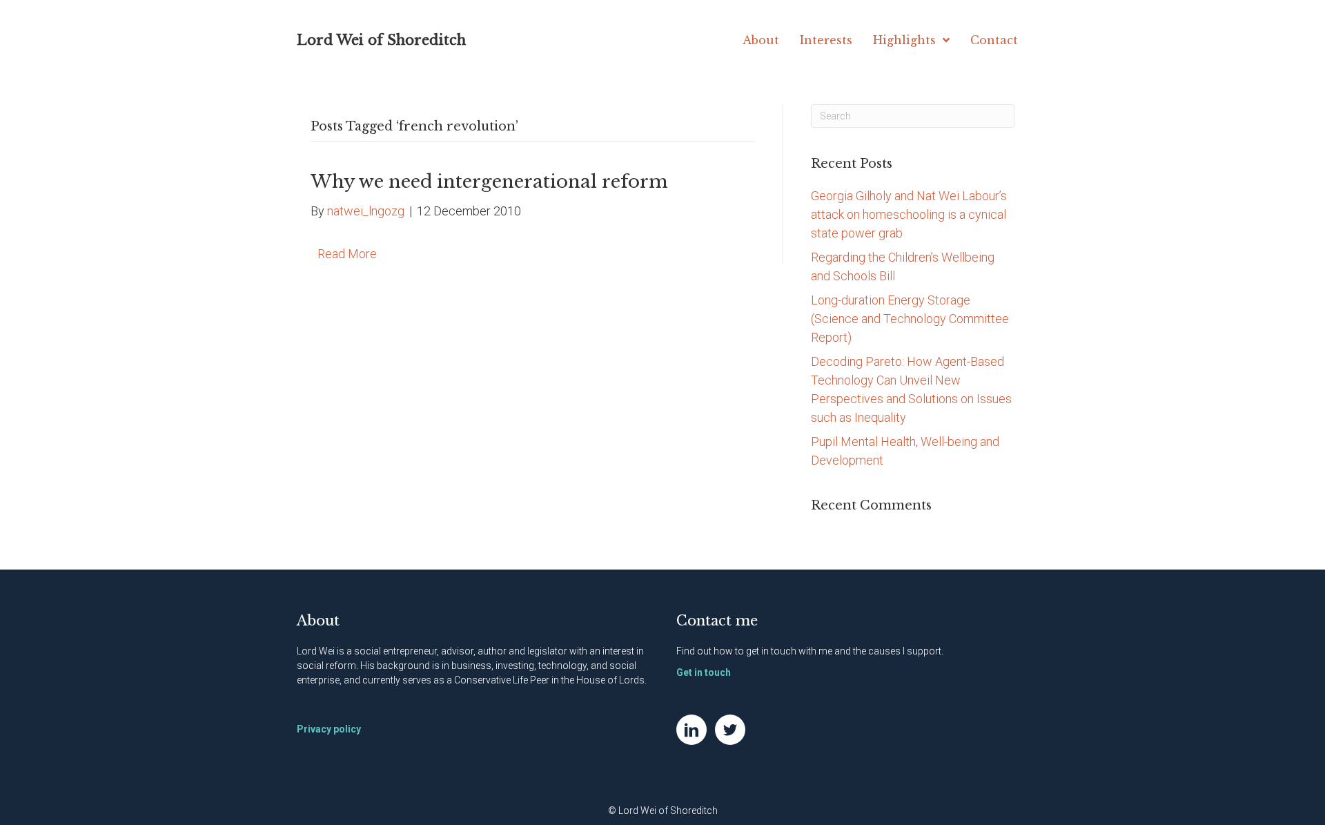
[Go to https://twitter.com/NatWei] (730, 730)
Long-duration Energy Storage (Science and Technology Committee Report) (910, 318)
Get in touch (703, 672)
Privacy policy (329, 729)
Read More (347, 253)
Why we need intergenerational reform (489, 182)
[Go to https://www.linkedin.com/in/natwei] (691, 730)
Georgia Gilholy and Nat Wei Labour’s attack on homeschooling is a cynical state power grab (909, 214)
